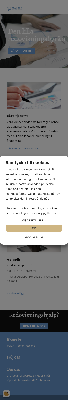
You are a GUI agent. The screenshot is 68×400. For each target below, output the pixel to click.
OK (34, 228)
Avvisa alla (34, 237)
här (55, 213)
